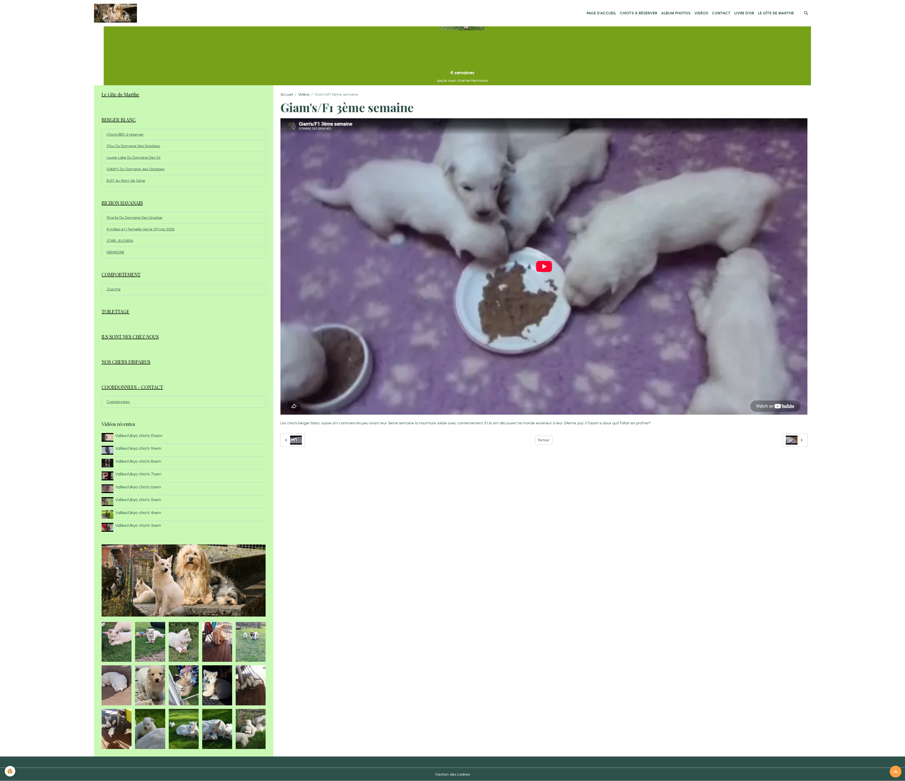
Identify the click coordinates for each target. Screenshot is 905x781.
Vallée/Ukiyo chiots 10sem (138, 435)
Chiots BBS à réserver (125, 134)
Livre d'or (744, 13)
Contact (721, 13)
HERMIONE (115, 252)
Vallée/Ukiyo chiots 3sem (138, 525)
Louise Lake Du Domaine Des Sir (134, 157)
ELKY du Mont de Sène (126, 180)
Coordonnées (118, 402)
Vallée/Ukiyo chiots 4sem (138, 512)
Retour (544, 440)
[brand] (116, 13)
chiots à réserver (638, 13)
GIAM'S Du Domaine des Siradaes (136, 169)
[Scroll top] (895, 771)
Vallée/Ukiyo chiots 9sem (138, 448)
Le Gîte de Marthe (776, 13)
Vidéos (701, 13)
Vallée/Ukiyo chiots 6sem (138, 486)
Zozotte (114, 289)
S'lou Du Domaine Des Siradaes (133, 146)
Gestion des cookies (452, 774)
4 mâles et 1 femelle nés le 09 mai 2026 (140, 229)
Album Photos (676, 13)
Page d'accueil (601, 13)
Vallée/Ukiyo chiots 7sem (138, 473)
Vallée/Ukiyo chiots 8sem (138, 461)
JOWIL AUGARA (120, 240)
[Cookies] (10, 771)
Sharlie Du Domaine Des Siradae (134, 217)
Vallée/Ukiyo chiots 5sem (138, 499)
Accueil (286, 94)
